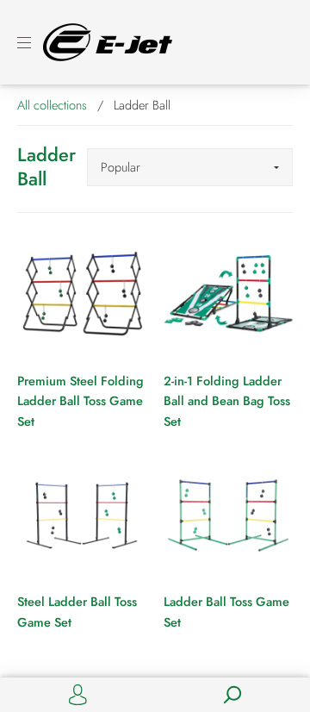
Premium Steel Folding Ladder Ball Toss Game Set (80, 401)
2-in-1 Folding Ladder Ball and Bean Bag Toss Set (227, 401)
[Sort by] (190, 167)
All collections (52, 105)
